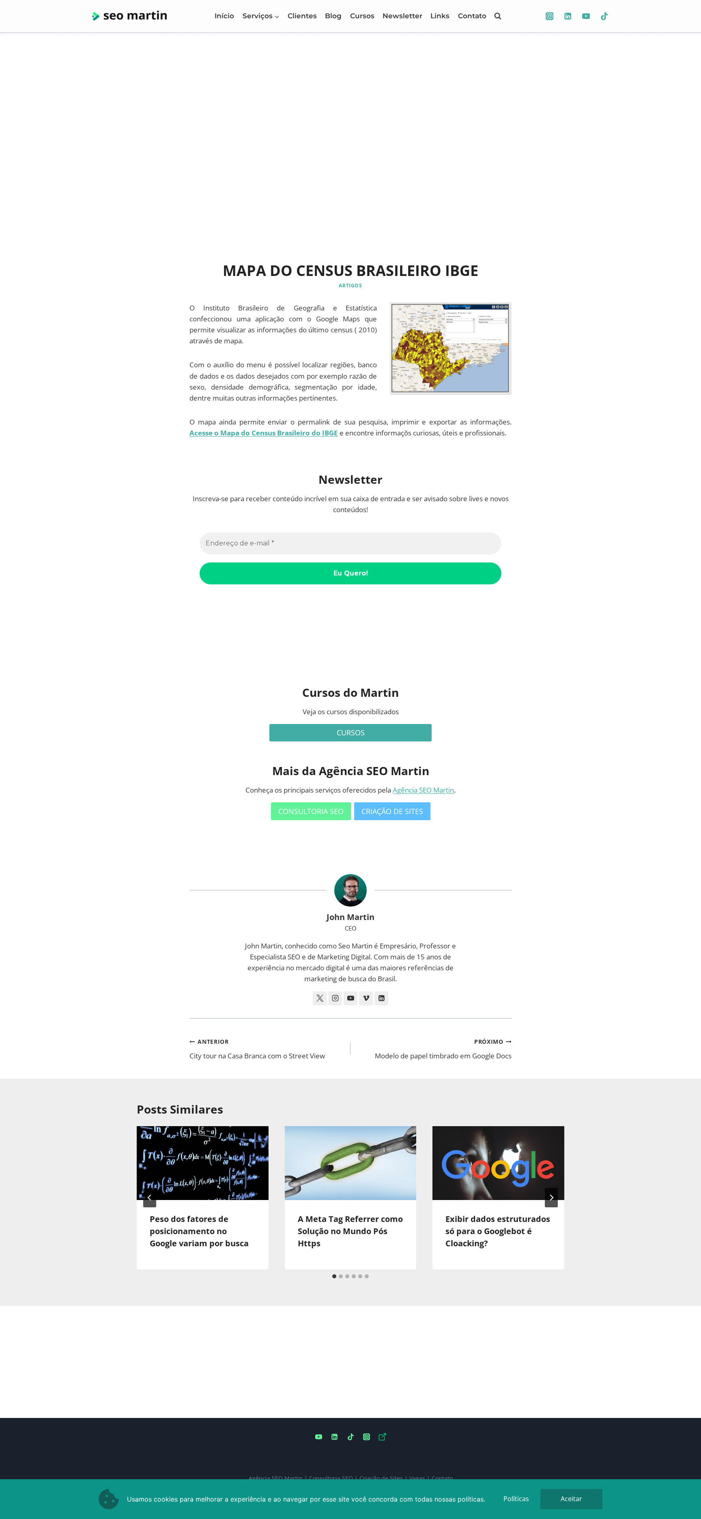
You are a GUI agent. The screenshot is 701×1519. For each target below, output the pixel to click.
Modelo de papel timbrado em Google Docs (443, 1049)
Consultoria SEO (331, 1478)
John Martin (350, 916)
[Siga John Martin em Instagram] (335, 998)
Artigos (350, 285)
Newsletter (402, 16)
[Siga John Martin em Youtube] (350, 998)
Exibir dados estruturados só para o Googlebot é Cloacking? (497, 1231)
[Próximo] (551, 1197)
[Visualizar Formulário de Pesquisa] (497, 16)
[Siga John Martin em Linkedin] (381, 998)
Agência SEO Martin (423, 790)
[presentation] (203, 1163)
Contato (472, 16)
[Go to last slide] (149, 1197)
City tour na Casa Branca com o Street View (257, 1049)
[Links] (382, 1437)
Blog (333, 16)
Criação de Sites (381, 1478)
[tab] (334, 1276)
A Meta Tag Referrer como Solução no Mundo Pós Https (350, 1231)
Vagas (417, 1478)
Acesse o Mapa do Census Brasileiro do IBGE (263, 432)
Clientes (302, 16)
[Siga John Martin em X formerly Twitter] (320, 998)
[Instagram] (549, 16)
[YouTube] (586, 16)
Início (224, 16)
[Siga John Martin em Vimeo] (366, 998)
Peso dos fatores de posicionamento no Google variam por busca (199, 1231)
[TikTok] (604, 16)
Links (439, 16)
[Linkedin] (568, 16)
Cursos (362, 16)
